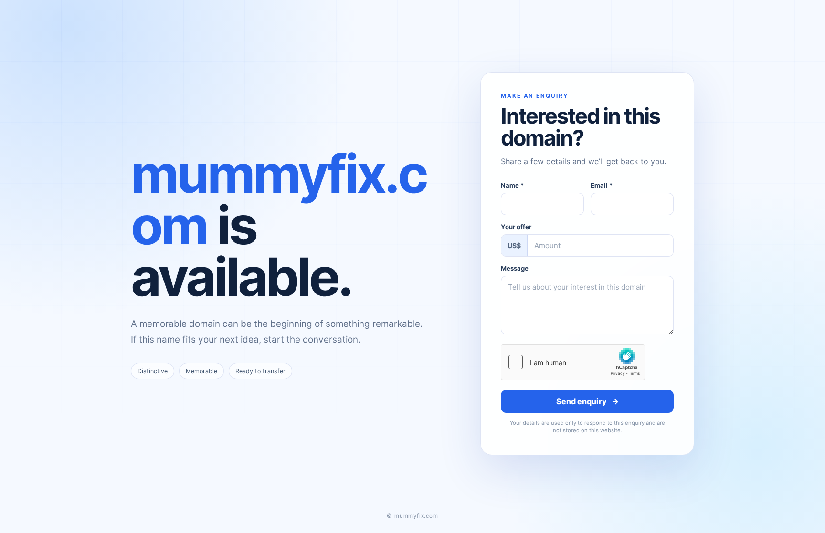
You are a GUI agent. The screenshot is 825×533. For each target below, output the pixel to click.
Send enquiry (587, 401)
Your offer (516, 226)
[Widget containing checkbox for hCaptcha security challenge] (573, 362)
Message (515, 268)
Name (512, 185)
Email (602, 185)
